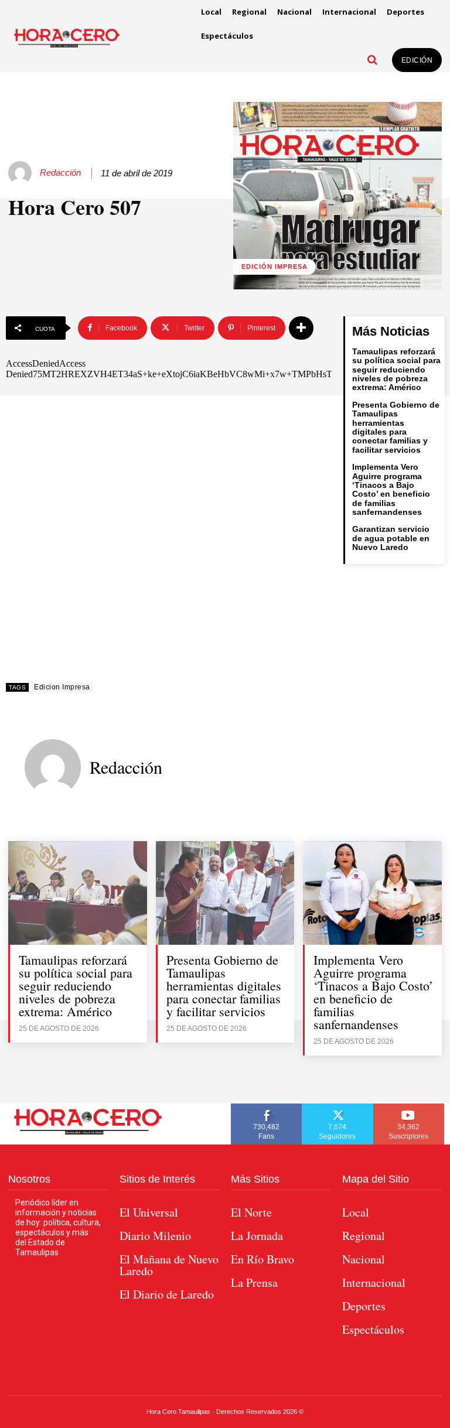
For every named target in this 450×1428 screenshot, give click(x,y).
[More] (301, 328)
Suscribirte (409, 1107)
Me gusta (266, 1107)
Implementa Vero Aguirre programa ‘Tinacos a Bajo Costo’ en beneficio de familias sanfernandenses (391, 489)
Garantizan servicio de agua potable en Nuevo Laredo (390, 538)
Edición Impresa (274, 266)
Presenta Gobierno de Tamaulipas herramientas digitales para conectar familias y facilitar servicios (395, 427)
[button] (372, 59)
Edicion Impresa (62, 687)
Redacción (60, 172)
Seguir (338, 1107)
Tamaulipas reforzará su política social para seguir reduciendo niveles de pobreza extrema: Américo (396, 369)
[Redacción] (21, 173)
